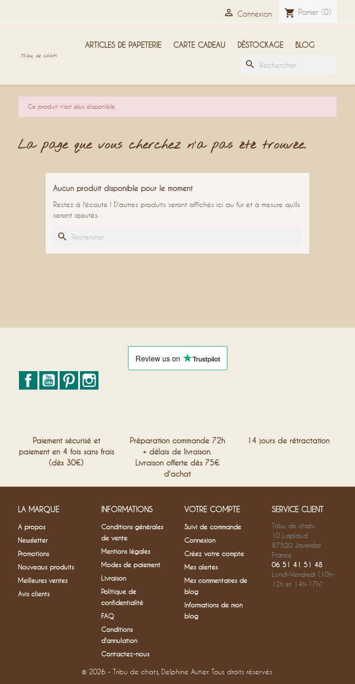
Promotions (33, 553)
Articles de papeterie (123, 44)
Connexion (199, 540)
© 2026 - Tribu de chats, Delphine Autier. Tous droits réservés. (177, 671)
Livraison (113, 578)
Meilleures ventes (42, 580)
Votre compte (212, 509)
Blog (305, 44)
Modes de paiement (130, 564)
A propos (31, 527)
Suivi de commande (212, 527)
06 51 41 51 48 (297, 564)
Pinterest (69, 380)
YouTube (48, 380)
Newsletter (33, 540)
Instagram (89, 380)
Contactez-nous (125, 654)
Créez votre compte (214, 553)
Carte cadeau (199, 44)
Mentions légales (125, 551)
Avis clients (33, 594)
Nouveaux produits (46, 567)
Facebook (28, 380)
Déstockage (260, 44)
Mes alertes (201, 567)
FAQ (107, 616)
